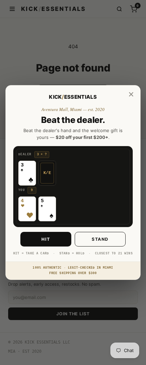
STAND (100, 239)
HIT (45, 239)
